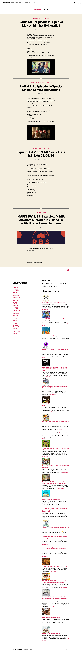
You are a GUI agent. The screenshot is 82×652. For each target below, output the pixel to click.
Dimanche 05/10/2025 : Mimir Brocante (51, 633)
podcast (44, 18)
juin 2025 (15, 302)
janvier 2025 (16, 308)
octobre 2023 (16, 330)
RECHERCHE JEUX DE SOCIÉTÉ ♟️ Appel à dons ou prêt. (55, 432)
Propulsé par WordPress (28, 649)
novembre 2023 (16, 328)
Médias (40, 148)
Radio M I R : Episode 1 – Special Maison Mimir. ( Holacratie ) (41, 88)
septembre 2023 (16, 331)
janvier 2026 (16, 290)
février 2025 (15, 307)
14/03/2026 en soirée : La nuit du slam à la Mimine (53, 302)
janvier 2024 (16, 325)
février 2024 (16, 323)
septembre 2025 (16, 297)
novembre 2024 (16, 310)
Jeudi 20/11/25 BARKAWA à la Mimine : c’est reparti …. (54, 566)
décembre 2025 (16, 292)
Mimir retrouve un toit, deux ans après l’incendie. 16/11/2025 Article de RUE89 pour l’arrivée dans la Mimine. (54, 548)
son (48, 148)
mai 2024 (15, 318)
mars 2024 (15, 322)
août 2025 (15, 299)
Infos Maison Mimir (37, 18)
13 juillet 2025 (44, 29)
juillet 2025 (15, 300)
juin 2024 (15, 317)
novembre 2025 (16, 294)
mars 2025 (15, 305)
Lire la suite (45, 309)
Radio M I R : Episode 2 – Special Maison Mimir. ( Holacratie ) (41, 23)
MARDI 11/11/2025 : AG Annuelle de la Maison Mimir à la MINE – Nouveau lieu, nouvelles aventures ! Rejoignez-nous (55, 598)
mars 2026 (15, 287)
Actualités (32, 82)
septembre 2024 (16, 313)
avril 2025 (15, 303)
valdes (38, 29)
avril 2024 (15, 320)
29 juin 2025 (45, 159)
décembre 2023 (16, 326)
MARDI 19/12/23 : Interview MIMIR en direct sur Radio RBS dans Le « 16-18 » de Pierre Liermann (41, 220)
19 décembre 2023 (44, 227)
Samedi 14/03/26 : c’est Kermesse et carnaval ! (53, 318)
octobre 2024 (16, 312)
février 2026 (16, 289)
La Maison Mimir (6, 2)
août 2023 (15, 333)
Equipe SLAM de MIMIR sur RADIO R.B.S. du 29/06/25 (41, 153)
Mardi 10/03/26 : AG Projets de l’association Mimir (54, 335)
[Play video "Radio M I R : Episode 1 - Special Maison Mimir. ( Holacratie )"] (41, 132)
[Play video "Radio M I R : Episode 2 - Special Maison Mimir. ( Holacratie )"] (41, 67)
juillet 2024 (15, 315)
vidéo (48, 18)
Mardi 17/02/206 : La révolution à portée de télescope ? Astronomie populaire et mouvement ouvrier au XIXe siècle (55, 369)
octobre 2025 (16, 295)
